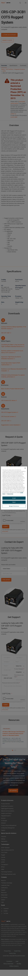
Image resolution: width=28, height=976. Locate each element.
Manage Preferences (14, 506)
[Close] (25, 468)
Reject (13, 502)
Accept (14, 498)
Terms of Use (10, 493)
